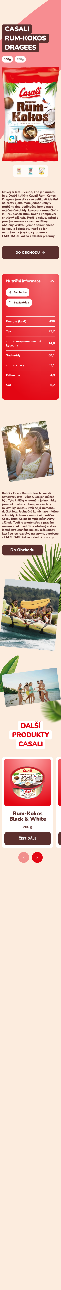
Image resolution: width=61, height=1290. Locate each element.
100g (7, 59)
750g (20, 59)
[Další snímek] (37, 857)
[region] (30, 810)
